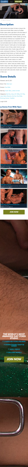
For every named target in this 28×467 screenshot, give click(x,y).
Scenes (7, 98)
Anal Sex (8, 94)
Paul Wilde (7, 87)
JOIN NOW (18, 1)
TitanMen (12, 98)
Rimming (2, 98)
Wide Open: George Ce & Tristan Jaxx (10, 204)
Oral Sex (14, 96)
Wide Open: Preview (6, 184)
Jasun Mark (3, 96)
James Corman (16, 90)
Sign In (11, 1)
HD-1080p (17, 94)
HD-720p (22, 94)
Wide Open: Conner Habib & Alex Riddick (11, 165)
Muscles (9, 96)
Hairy (12, 94)
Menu (26, 1)
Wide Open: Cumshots (6, 125)
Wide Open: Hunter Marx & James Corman (11, 145)
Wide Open (9, 84)
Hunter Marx (8, 90)
